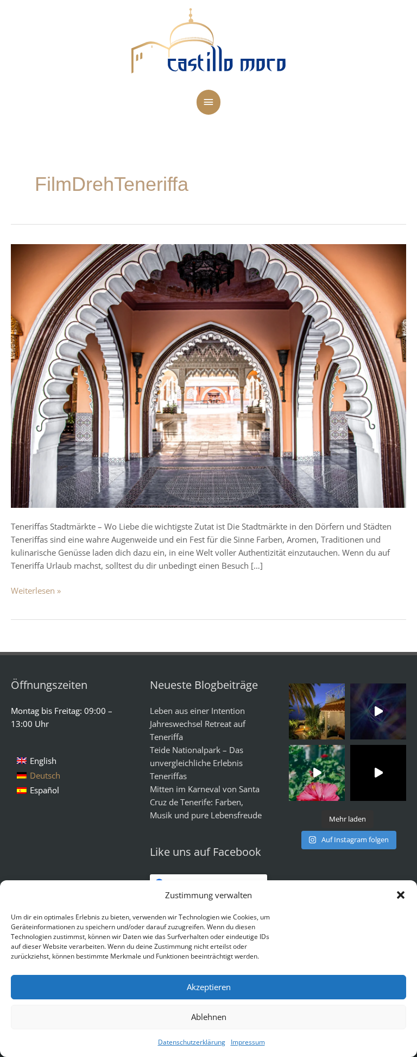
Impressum (248, 1042)
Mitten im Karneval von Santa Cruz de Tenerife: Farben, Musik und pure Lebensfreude (206, 802)
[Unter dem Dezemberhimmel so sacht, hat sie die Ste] (317, 711)
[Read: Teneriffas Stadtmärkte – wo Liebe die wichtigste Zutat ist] (208, 375)
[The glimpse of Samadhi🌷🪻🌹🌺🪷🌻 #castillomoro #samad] (378, 773)
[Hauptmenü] (208, 102)
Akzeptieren (209, 986)
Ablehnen (208, 1016)
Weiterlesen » (36, 590)
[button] (400, 895)
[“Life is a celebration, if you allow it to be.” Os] (378, 711)
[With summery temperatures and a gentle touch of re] (317, 773)
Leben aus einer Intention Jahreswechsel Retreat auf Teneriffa (197, 723)
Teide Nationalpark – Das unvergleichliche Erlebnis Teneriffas (196, 762)
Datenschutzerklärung (191, 1042)
